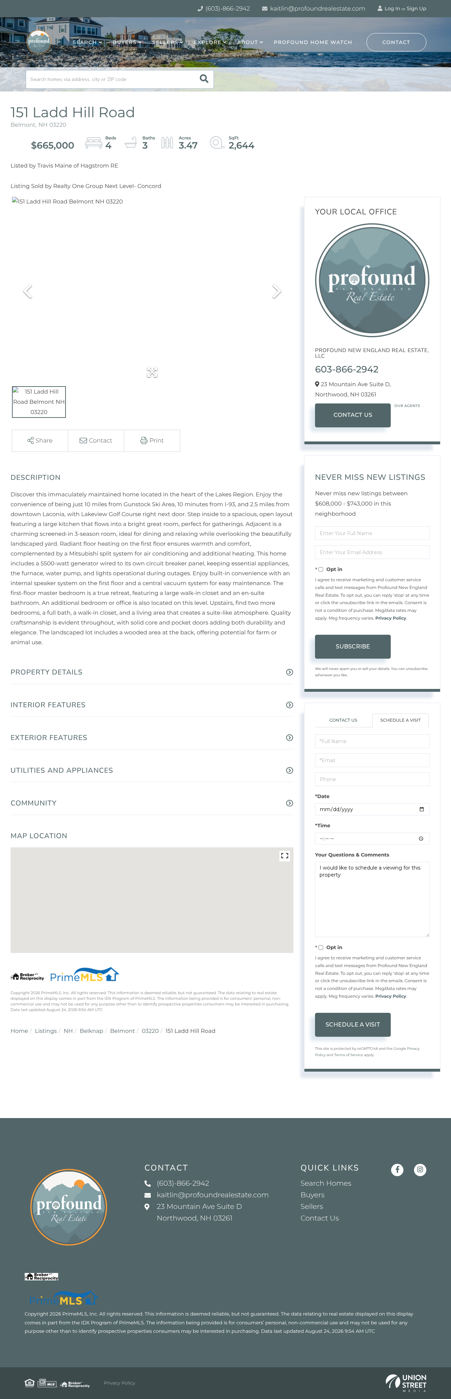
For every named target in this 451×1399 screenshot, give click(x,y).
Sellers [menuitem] (165, 42)
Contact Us (353, 415)
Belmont (122, 1031)
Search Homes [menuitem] (326, 1183)
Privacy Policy (390, 618)
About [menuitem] (247, 42)
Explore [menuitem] (207, 42)
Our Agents (407, 405)
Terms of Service (348, 1055)
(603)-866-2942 (227, 8)
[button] (204, 79)
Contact (396, 42)
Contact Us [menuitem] (320, 1218)
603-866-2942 (346, 369)
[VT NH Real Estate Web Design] (406, 1383)
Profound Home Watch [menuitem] (313, 42)
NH (68, 1031)
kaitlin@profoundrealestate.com (316, 8)
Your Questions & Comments (352, 855)
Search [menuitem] (85, 42)
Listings (46, 1031)
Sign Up (416, 8)
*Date (322, 796)
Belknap (91, 1031)
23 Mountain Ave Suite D (199, 1213)
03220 (150, 1031)
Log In (391, 8)
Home (19, 1031)
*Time (322, 825)
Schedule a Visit (401, 720)
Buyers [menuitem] (125, 42)
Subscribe (353, 646)
